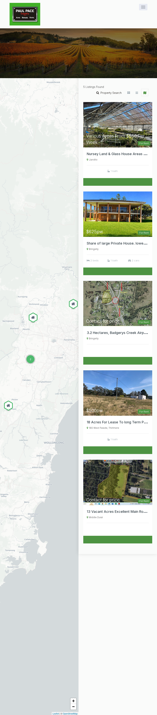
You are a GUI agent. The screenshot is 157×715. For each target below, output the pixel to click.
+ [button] (73, 701)
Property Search (110, 93)
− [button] (73, 706)
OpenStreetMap (70, 713)
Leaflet (56, 713)
